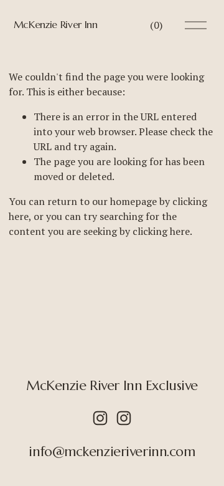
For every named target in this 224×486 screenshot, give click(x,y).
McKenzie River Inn (56, 24)
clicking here (161, 231)
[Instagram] (100, 418)
